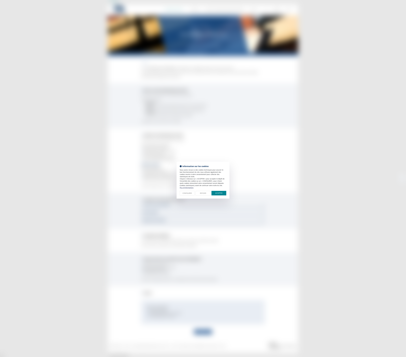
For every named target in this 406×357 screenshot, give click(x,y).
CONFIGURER (187, 193)
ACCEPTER (218, 193)
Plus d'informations (186, 188)
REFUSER (203, 193)
